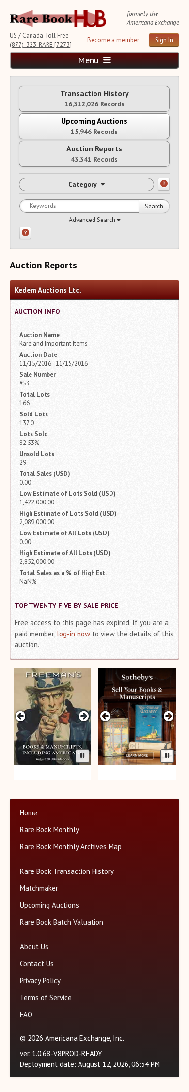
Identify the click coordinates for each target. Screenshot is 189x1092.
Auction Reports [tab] (94, 153)
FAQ (26, 1014)
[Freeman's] (52, 716)
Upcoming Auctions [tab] (94, 126)
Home (28, 812)
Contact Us (37, 963)
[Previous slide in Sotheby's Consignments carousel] (105, 716)
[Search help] (25, 233)
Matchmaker (39, 888)
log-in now (73, 633)
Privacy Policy (40, 980)
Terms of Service (46, 997)
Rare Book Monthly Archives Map (71, 846)
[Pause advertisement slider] (82, 756)
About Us (34, 946)
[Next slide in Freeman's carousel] (84, 716)
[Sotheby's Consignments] (137, 716)
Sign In (164, 40)
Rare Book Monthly (49, 829)
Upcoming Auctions (49, 905)
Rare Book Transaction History (67, 871)
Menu (89, 60)
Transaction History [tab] (94, 98)
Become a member (113, 40)
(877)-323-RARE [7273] (41, 45)
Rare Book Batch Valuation (61, 922)
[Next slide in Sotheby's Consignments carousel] (168, 716)
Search (154, 206)
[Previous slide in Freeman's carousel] (21, 716)
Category (82, 184)
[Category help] (164, 184)
